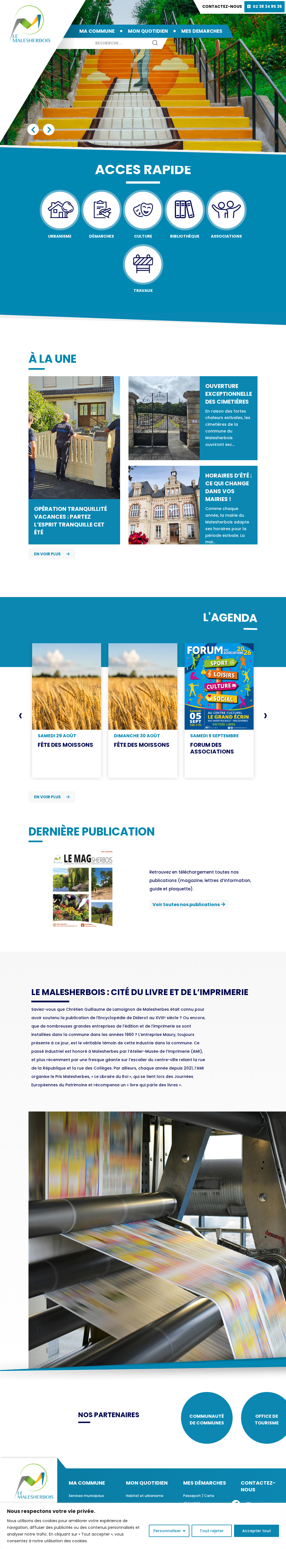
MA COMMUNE (97, 31)
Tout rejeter (212, 1531)
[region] (143, 1526)
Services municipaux (86, 1495)
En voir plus (47, 554)
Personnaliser (167, 1531)
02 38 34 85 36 (267, 6)
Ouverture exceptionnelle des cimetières (228, 394)
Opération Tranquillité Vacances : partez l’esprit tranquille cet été (70, 520)
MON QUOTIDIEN (148, 31)
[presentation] (20, 715)
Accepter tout (256, 1531)
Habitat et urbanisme (144, 1495)
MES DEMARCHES (201, 31)
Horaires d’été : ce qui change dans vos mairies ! (228, 487)
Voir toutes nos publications (186, 904)
